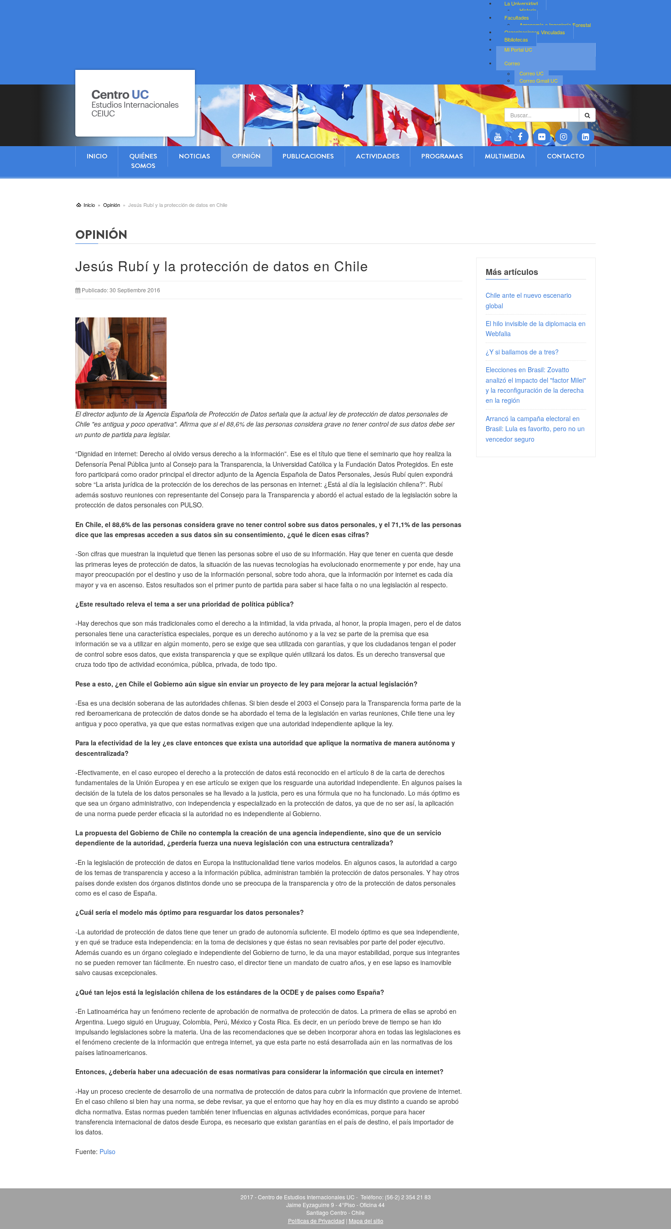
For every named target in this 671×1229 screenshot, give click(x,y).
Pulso (107, 1151)
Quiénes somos (143, 161)
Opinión (246, 156)
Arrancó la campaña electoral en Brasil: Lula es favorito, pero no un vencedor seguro (535, 428)
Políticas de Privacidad (316, 1220)
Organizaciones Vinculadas (534, 32)
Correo (512, 63)
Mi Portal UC (518, 49)
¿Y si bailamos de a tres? (522, 351)
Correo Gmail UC (538, 80)
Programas (442, 156)
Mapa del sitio (366, 1220)
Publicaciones (308, 156)
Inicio (97, 156)
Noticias (194, 156)
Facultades (516, 17)
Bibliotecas (516, 39)
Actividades (377, 156)
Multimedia (505, 156)
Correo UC (531, 73)
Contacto (565, 156)
